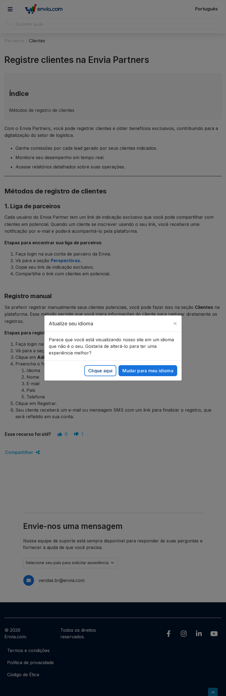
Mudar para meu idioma (147, 370)
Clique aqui (100, 370)
